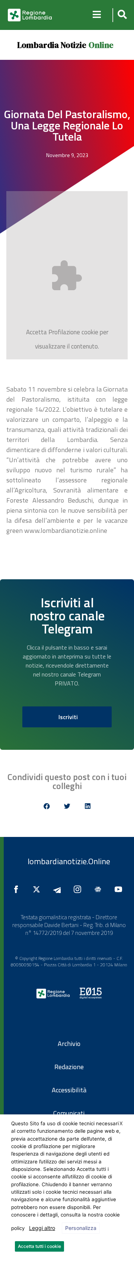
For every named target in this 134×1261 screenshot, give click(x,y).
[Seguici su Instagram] (79, 889)
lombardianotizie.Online (69, 861)
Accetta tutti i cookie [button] (39, 1246)
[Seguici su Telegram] (58, 889)
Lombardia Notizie (51, 44)
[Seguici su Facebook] (17, 889)
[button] (121, 15)
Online (101, 44)
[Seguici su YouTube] (120, 889)
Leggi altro (42, 1228)
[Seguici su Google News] (99, 889)
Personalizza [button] (80, 1228)
